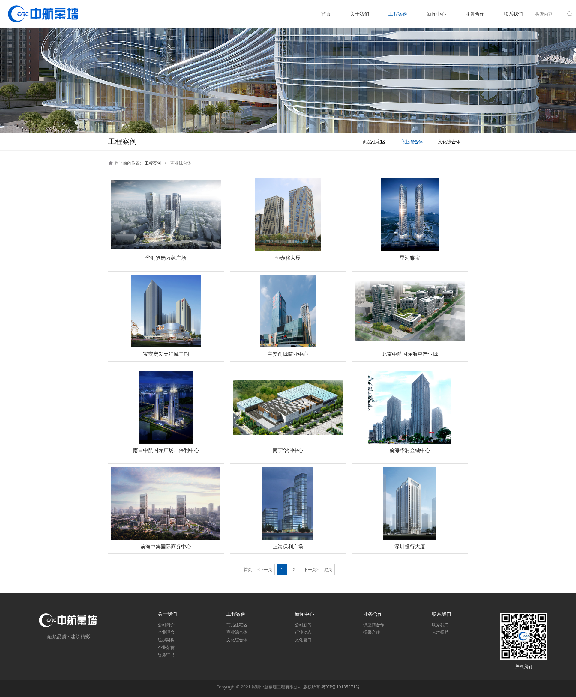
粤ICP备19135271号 (340, 687)
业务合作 (474, 13)
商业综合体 (411, 141)
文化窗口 (303, 639)
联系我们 (513, 13)
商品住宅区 (374, 141)
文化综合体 (449, 141)
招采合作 (371, 632)
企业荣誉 (166, 647)
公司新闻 (303, 624)
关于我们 (359, 13)
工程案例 (398, 13)
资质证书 (166, 655)
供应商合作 (373, 624)
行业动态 (303, 632)
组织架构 (166, 639)
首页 (326, 13)
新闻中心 (436, 13)
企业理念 (166, 632)
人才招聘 (440, 632)
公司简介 (166, 624)
